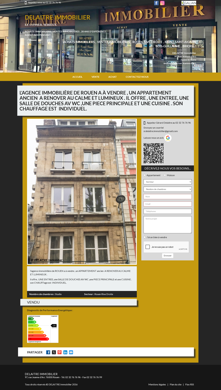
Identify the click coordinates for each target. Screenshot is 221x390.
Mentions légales (157, 384)
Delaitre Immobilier (57, 17)
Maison (171, 175)
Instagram (162, 3)
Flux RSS (189, 384)
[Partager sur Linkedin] (65, 352)
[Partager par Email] (71, 352)
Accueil (77, 76)
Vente (95, 76)
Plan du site (175, 384)
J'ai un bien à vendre (157, 237)
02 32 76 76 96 (53, 2)
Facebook (156, 3)
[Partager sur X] (54, 352)
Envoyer (168, 255)
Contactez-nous (137, 76)
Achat (112, 76)
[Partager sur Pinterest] (59, 352)
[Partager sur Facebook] (48, 352)
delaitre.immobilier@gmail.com (161, 131)
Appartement (153, 175)
